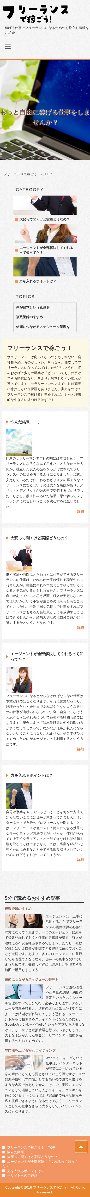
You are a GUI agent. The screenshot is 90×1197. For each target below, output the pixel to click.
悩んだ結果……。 (26, 422)
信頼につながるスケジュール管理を (43, 327)
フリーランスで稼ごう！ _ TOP (31, 1147)
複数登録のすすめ (29, 317)
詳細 (80, 511)
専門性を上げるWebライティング (30, 1050)
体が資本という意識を (33, 307)
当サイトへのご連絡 (22, 1175)
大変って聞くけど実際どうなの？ (44, 219)
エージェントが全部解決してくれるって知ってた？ (46, 250)
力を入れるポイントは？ (37, 281)
